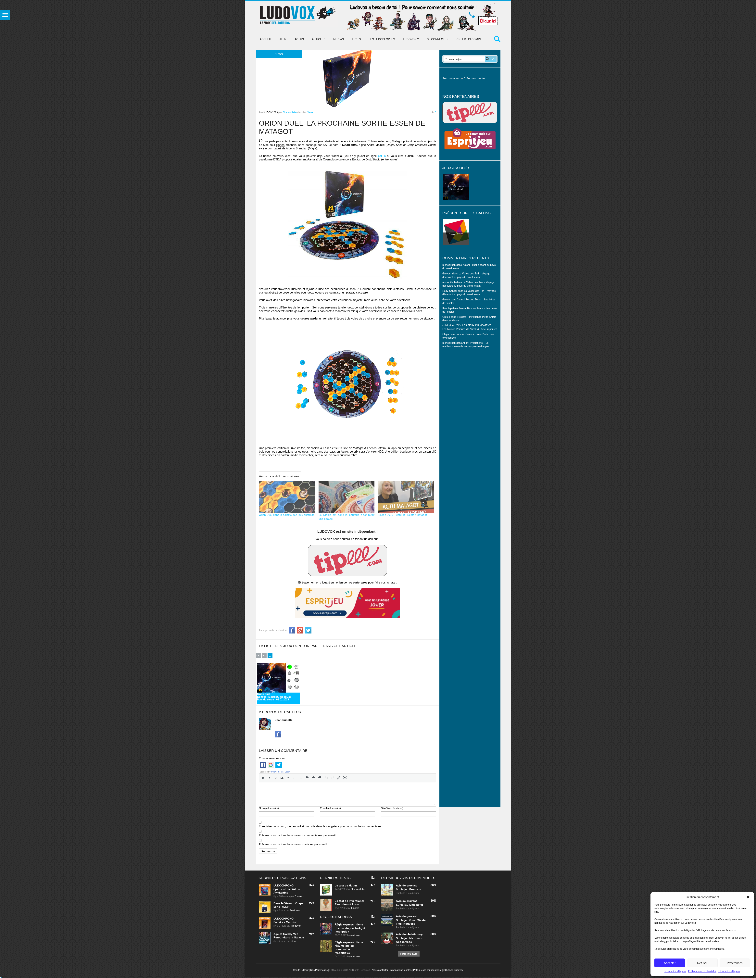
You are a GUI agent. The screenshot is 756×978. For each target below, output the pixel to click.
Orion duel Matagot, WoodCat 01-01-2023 (274, 697)
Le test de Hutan (346, 885)
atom (293, 941)
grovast (412, 885)
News (310, 112)
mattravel (355, 935)
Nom (269, 808)
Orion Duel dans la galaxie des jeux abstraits (286, 514)
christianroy (415, 934)
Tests (356, 39)
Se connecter (437, 39)
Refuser (702, 963)
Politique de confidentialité (702, 971)
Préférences (735, 963)
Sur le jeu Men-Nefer (409, 904)
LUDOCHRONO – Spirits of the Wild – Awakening (286, 889)
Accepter (669, 963)
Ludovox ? (411, 39)
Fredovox (300, 896)
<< (258, 655)
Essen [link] (280, 144)
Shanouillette (290, 112)
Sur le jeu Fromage (408, 889)
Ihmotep (447, 308)
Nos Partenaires (319, 970)
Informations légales (675, 971)
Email (330, 808)
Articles (318, 39)
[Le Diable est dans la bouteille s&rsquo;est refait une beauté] (346, 497)
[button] (748, 897)
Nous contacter (380, 970)
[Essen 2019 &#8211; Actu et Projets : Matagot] (406, 497)
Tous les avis (409, 953)
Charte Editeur (301, 970)
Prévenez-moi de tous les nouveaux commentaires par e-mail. (297, 835)
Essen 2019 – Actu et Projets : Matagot (402, 514)
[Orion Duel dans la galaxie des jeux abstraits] (287, 497)
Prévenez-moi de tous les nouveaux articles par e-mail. (293, 844)
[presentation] (263, 777)
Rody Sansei (449, 291)
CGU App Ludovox (453, 970)
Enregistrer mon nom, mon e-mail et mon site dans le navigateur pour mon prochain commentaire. (320, 826)
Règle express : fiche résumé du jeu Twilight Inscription (350, 928)
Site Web (392, 808)
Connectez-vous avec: (273, 758)
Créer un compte (470, 39)
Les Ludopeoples (382, 39)
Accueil (265, 39)
